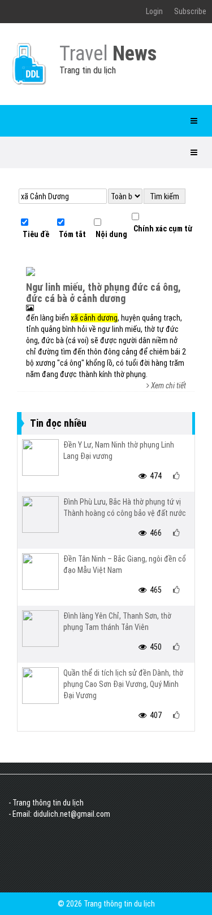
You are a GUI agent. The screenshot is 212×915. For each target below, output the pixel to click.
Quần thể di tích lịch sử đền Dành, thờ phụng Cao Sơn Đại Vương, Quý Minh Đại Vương (123, 684)
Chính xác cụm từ (162, 228)
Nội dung (110, 234)
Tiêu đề (35, 234)
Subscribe (190, 11)
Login (154, 11)
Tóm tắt (71, 234)
